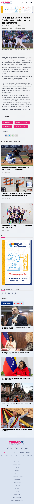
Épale (15, 453)
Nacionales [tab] (19, 303)
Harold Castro (7, 122)
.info (4, 453)
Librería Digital (17, 482)
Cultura (17, 467)
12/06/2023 (6, 198)
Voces (17, 470)
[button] (17, 262)
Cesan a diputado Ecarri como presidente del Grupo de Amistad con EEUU (16, 327)
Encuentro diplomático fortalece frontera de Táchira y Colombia (17, 430)
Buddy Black (6, 126)
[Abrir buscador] (26, 2)
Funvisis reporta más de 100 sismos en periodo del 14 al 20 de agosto (17, 404)
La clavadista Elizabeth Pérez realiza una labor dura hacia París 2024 (16, 195)
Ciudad (17, 491)
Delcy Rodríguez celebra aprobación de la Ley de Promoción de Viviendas (15, 353)
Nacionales (17, 462)
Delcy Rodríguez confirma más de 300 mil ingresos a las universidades (16, 379)
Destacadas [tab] (7, 303)
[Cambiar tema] (22, 2)
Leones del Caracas (20, 126)
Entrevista (17, 494)
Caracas (17, 459)
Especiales (17, 479)
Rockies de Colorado (22, 122)
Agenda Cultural (17, 497)
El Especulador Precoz (17, 476)
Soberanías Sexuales (17, 500)
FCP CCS (21, 453)
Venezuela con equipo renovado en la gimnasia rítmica (17, 226)
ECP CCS (28, 453)
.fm (11, 453)
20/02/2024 (6, 172)
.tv (7, 453)
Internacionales (17, 465)
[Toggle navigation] (31, 3)
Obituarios (17, 485)
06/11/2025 (6, 230)
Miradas (17, 488)
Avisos (17, 474)
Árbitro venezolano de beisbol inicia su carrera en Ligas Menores (16, 168)
